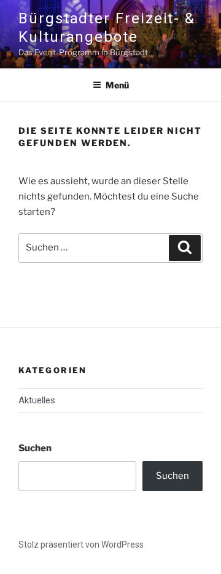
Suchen (35, 448)
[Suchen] (185, 248)
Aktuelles (36, 400)
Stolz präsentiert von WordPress (81, 544)
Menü (117, 85)
